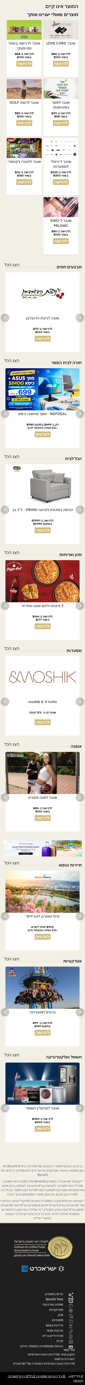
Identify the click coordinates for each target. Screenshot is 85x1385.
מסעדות (57, 1320)
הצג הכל (11, 264)
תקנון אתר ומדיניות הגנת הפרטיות (51, 1354)
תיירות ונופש (54, 1325)
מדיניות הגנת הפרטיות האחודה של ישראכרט (44, 1363)
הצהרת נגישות (64, 1359)
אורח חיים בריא (52, 1335)
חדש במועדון (54, 1294)
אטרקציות (56, 1309)
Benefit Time (54, 1299)
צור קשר (69, 1350)
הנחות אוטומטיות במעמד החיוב (41, 1346)
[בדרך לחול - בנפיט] (42, 848)
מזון (60, 1314)
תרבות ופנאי (54, 1330)
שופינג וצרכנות (53, 1304)
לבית (59, 1340)
